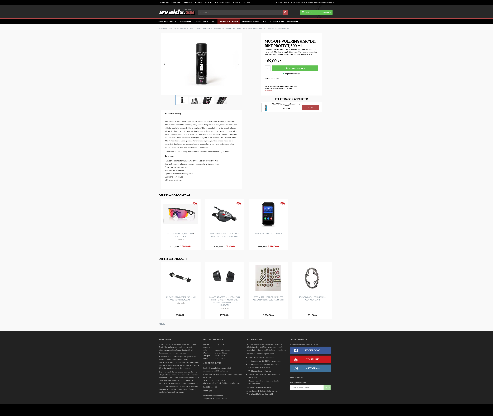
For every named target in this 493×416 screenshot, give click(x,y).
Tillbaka (162, 324)
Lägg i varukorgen (295, 68)
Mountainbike (185, 21)
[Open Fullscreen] (238, 91)
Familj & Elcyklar (201, 21)
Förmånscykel (292, 21)
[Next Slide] (238, 63)
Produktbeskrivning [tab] (173, 114)
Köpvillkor (267, 387)
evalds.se (162, 28)
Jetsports (198, 2)
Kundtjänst (176, 2)
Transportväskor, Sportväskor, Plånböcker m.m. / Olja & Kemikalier (215, 28)
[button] (182, 100)
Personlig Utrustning (250, 21)
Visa (310, 107)
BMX (214, 21)
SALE (264, 21)
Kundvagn (327, 12)
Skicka (327, 387)
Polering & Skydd (250, 28)
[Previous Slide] (164, 63)
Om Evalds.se (164, 2)
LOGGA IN (236, 2)
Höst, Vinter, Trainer (222, 2)
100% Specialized (277, 21)
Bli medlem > (269, 90)
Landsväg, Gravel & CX (167, 21)
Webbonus (188, 2)
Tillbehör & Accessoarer (229, 21)
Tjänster (208, 2)
